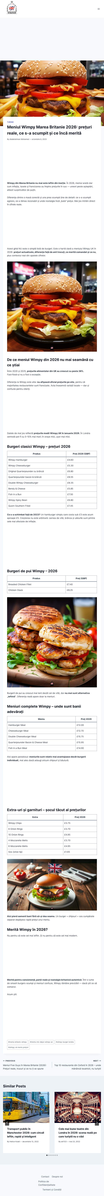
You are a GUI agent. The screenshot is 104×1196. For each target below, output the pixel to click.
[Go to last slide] (7, 1122)
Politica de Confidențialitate (46, 1183)
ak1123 (64, 1141)
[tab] (47, 1155)
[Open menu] (98, 9)
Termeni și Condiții (51, 1189)
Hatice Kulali (15, 1141)
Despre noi (57, 1176)
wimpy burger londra (65, 1042)
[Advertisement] (52, 41)
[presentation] (26, 1107)
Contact (45, 1176)
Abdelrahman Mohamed (19, 139)
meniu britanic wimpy (17, 1042)
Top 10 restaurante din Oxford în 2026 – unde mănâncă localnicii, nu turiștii (77, 1065)
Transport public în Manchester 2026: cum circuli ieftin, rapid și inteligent (25, 1132)
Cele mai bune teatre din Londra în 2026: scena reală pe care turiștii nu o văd (78, 1132)
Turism (10, 122)
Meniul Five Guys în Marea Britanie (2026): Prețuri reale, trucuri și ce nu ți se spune (24, 1065)
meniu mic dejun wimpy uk (41, 1042)
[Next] (97, 1122)
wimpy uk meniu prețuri (18, 1047)
